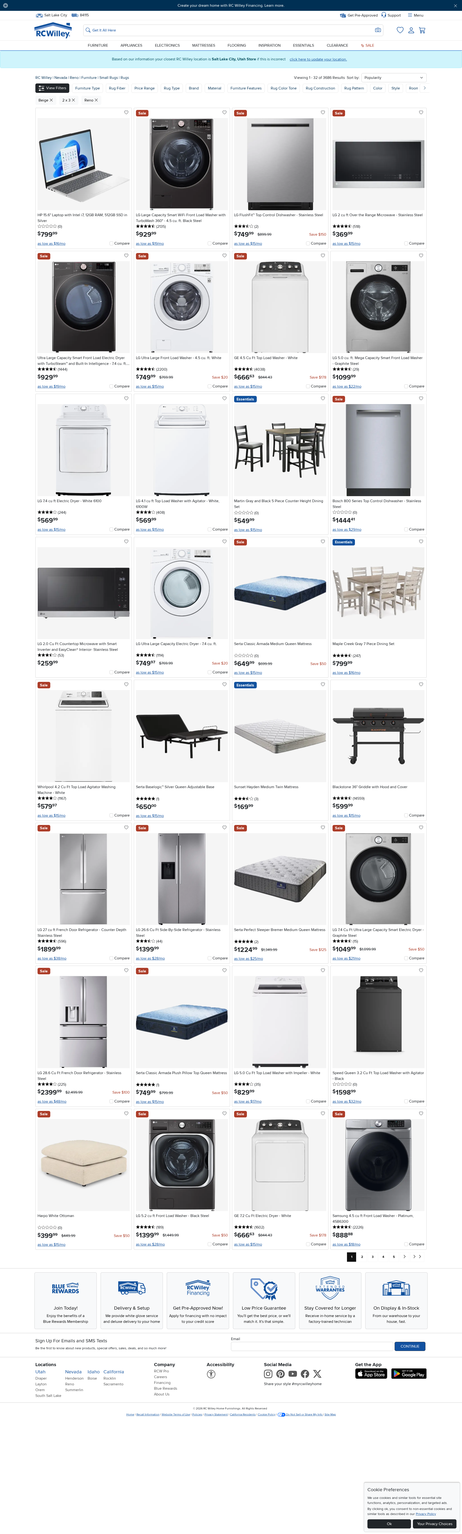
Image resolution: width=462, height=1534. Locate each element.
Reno (75, 77)
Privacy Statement (216, 1414)
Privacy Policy (426, 1514)
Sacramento (113, 1384)
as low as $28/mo (150, 958)
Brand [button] (194, 88)
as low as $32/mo (347, 1101)
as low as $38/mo (52, 958)
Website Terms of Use (176, 1414)
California (113, 1372)
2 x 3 (66, 100)
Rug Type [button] (172, 88)
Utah (40, 1372)
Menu (419, 15)
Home (130, 1414)
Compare (122, 243)
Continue (410, 1346)
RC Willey (43, 77)
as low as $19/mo (150, 243)
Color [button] (377, 88)
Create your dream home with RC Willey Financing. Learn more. (231, 5)
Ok (389, 1523)
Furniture (98, 45)
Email (235, 1339)
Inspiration (269, 45)
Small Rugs (109, 77)
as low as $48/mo (52, 1101)
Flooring (237, 45)
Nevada (61, 77)
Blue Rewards (165, 1388)
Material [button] (214, 88)
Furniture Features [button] (246, 88)
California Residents (243, 1414)
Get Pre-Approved (363, 15)
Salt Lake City (55, 15)
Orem (40, 1390)
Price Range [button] (145, 88)
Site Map (330, 1414)
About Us (161, 1394)
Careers (160, 1377)
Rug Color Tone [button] (284, 88)
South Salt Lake (48, 1395)
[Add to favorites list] (126, 112)
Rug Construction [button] (320, 88)
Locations (45, 1365)
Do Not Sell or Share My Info (304, 1414)
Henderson (74, 1378)
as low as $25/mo (248, 958)
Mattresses (203, 45)
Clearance (337, 45)
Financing (162, 1382)
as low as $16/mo (51, 243)
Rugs (125, 77)
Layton (41, 1384)
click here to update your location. (318, 59)
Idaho (94, 1372)
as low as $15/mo (248, 243)
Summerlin (74, 1390)
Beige (43, 100)
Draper (41, 1378)
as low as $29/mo (347, 529)
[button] (47, 5)
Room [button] (414, 88)
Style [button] (395, 88)
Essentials (303, 45)
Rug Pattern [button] (354, 88)
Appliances (131, 45)
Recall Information (148, 1414)
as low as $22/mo (347, 386)
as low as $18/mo (346, 1244)
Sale (369, 45)
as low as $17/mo (248, 1101)
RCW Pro (161, 1371)
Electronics (167, 45)
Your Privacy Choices (434, 1523)
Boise (92, 1378)
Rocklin (109, 1378)
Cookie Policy (267, 1414)
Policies (197, 1414)
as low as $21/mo (346, 958)
